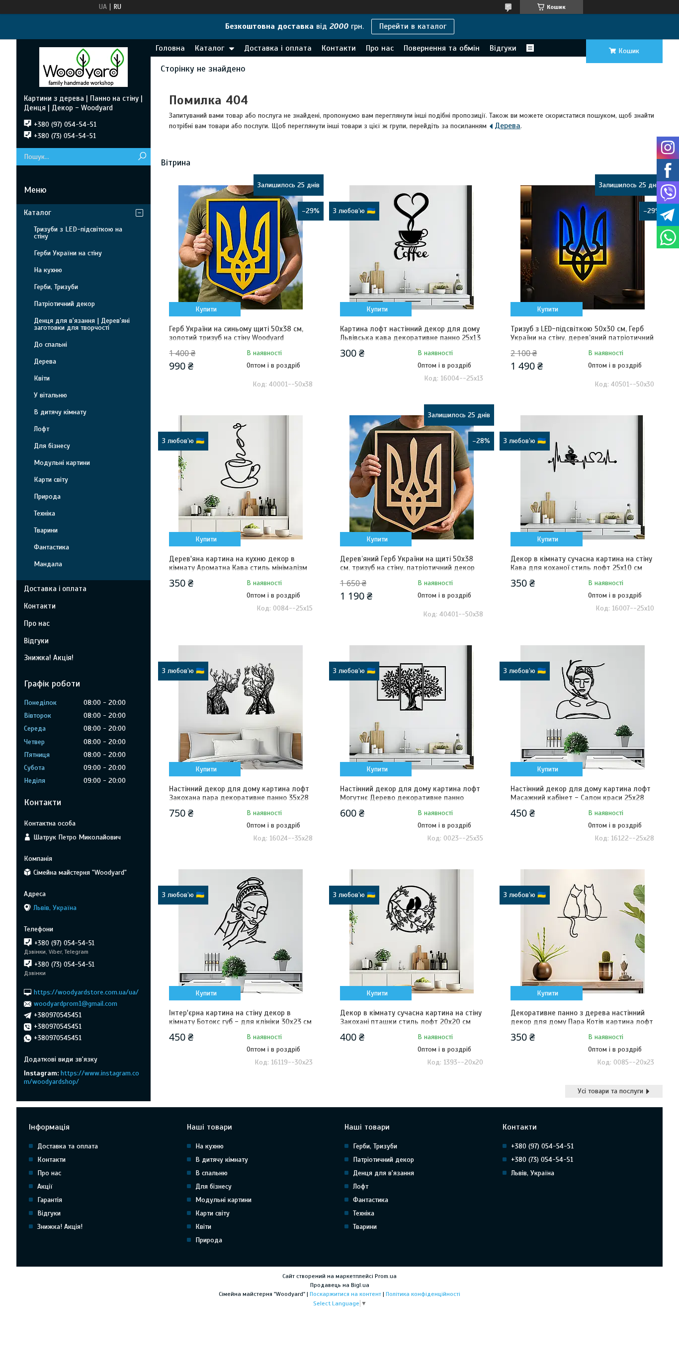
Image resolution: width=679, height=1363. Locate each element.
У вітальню (50, 395)
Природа (47, 496)
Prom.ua (386, 1276)
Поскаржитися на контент (345, 1293)
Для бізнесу (52, 446)
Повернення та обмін (442, 48)
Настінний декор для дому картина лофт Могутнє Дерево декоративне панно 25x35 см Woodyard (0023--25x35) (410, 797)
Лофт (41, 429)
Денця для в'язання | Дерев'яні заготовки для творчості (82, 324)
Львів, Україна (532, 1173)
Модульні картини (62, 462)
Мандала (48, 564)
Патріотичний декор (64, 304)
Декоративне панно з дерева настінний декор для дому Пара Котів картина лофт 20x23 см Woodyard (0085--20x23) (581, 1021)
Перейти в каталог (412, 26)
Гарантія (49, 1200)
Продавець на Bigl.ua (339, 1285)
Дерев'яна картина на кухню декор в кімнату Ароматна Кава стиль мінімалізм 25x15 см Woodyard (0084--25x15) (238, 567)
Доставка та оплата (67, 1146)
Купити (206, 309)
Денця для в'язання (383, 1173)
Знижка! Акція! (49, 657)
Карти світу (51, 479)
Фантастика (51, 547)
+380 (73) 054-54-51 (542, 1159)
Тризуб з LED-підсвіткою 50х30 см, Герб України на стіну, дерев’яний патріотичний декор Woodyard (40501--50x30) (582, 337)
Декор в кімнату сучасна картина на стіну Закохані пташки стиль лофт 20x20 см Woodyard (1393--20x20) (411, 1021)
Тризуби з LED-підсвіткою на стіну (78, 232)
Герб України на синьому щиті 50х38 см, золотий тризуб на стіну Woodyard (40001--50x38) (236, 337)
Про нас (380, 48)
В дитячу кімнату (60, 412)
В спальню (211, 1173)
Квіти (42, 378)
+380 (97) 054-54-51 (542, 1146)
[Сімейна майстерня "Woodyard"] (83, 66)
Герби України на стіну (68, 253)
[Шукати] (142, 156)
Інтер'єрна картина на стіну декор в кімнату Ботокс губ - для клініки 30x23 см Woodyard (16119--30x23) (240, 1021)
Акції (45, 1186)
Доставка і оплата (278, 48)
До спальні (50, 344)
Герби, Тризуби (56, 287)
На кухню (48, 270)
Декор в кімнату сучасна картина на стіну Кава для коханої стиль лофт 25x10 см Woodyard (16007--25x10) (581, 567)
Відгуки (503, 48)
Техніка (44, 513)
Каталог (209, 48)
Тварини (46, 530)
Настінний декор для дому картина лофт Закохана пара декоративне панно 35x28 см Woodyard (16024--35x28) (239, 797)
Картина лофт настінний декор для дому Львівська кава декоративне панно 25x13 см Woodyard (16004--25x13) (410, 337)
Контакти (339, 48)
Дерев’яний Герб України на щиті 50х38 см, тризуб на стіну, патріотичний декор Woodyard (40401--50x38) (407, 567)
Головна (170, 48)
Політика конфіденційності (423, 1293)
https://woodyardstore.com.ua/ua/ (86, 992)
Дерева (507, 126)
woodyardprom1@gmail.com (75, 1003)
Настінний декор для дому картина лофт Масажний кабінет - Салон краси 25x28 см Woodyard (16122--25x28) (580, 797)
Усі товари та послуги (610, 1091)
